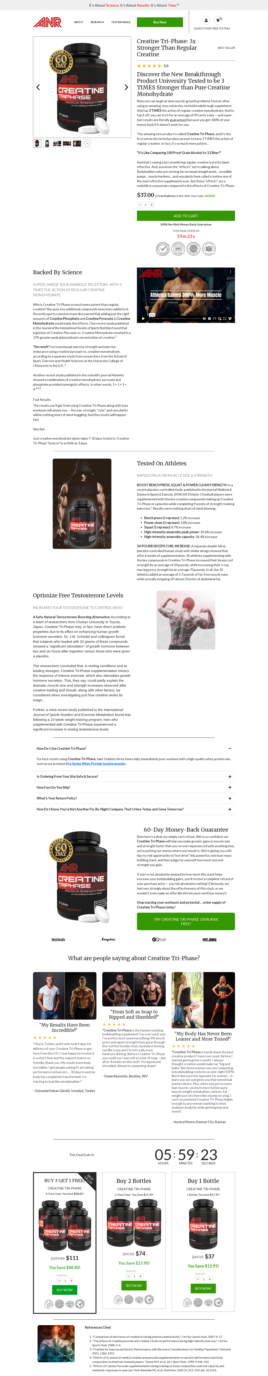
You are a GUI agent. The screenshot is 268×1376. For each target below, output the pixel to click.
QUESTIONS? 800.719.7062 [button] (212, 28)
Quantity (62, 1275)
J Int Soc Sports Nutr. (194, 1336)
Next (126, 87)
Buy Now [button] (159, 22)
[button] (65, 1225)
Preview (37, 87)
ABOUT (78, 22)
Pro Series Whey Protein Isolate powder (95, 764)
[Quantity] (139, 205)
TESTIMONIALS (120, 22)
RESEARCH (97, 22)
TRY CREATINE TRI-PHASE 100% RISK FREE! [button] (186, 921)
